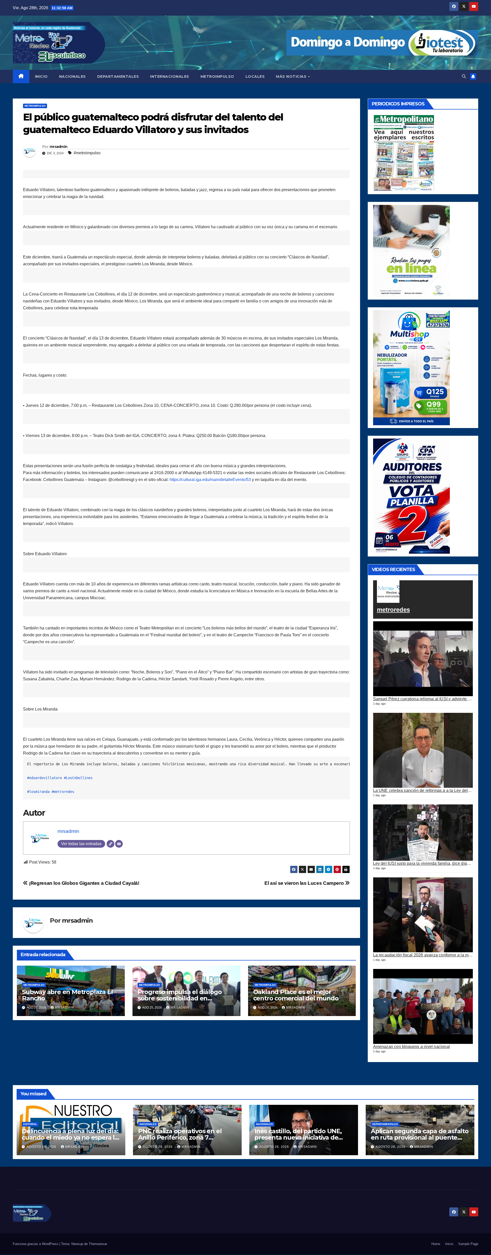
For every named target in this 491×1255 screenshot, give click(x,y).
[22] (411, 367)
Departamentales (385, 1124)
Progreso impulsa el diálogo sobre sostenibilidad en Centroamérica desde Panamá (183, 998)
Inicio (449, 1244)
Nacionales (148, 1124)
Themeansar (98, 1244)
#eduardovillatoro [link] (44, 778)
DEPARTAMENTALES (118, 76)
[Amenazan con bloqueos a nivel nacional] (423, 1006)
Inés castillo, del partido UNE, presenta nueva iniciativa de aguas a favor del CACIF (298, 1137)
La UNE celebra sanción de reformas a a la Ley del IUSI (425, 790)
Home (435, 1244)
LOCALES (255, 76)
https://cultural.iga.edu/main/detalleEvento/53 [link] (210, 479)
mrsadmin (58, 146)
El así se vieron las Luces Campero (304, 883)
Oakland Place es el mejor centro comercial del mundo (296, 995)
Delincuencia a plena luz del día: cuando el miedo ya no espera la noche (70, 1137)
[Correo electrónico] (119, 844)
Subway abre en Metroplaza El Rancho (67, 995)
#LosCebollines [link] (78, 778)
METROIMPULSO (217, 76)
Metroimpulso (35, 105)
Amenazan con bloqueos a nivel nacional (411, 1046)
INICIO (41, 76)
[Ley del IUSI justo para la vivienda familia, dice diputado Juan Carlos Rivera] (423, 832)
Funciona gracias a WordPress (36, 1244)
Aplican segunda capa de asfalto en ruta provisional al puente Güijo (419, 1137)
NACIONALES (72, 76)
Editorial (30, 1124)
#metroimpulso (87, 153)
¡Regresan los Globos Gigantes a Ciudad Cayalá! (83, 883)
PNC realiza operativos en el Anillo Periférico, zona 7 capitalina (179, 1137)
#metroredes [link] (63, 792)
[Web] (110, 844)
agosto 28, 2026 (42, 1147)
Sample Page (468, 1244)
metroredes (393, 609)
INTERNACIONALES (169, 76)
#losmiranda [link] (38, 792)
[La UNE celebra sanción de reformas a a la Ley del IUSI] (423, 750)
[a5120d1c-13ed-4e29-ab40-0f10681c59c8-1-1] (411, 250)
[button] (464, 76)
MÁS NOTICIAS (292, 76)
